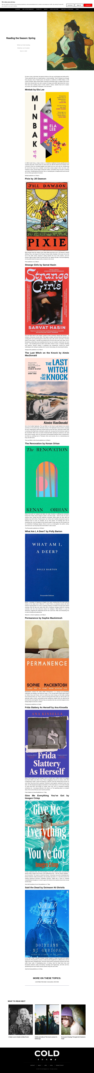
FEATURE (56, 982)
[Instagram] (42, 1060)
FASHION (17, 9)
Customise (69, 5)
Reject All (79, 5)
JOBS (45, 1065)
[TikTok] (55, 1060)
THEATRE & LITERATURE (67, 9)
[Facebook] (38, 1060)
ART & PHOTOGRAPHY (28, 9)
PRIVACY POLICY (60, 1065)
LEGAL (51, 1065)
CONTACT (32, 1065)
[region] (47, 4)
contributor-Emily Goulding (44, 982)
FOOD (77, 9)
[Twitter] (46, 1060)
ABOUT (39, 1065)
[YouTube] (51, 1060)
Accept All (88, 5)
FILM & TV (38, 9)
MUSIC (46, 9)
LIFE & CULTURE (54, 9)
